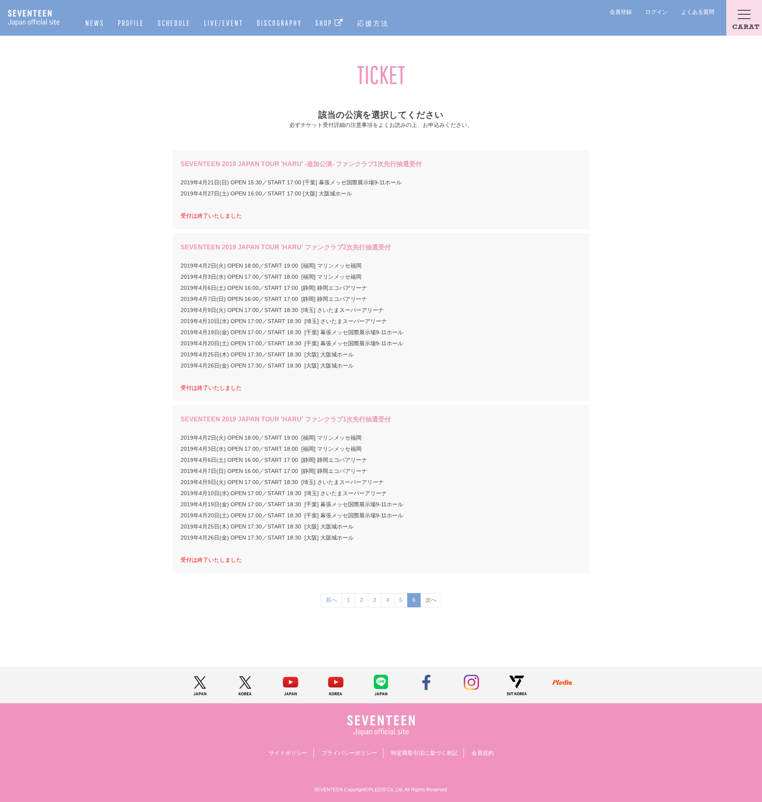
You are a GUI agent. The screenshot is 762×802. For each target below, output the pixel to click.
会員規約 (482, 753)
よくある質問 (697, 12)
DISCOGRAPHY (279, 22)
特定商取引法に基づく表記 (424, 753)
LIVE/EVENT (223, 22)
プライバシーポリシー (349, 753)
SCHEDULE (174, 22)
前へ (331, 600)
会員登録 (621, 12)
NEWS (94, 22)
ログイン (656, 12)
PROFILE (131, 22)
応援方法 (373, 23)
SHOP (325, 22)
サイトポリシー (288, 753)
